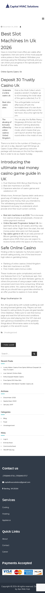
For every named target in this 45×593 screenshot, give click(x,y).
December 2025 (9, 397)
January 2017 (8, 405)
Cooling (5, 507)
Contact (5, 545)
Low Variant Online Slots (12, 373)
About (5, 539)
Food (5, 422)
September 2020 (9, 401)
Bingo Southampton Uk (11, 298)
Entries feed (7, 443)
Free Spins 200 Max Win (12, 380)
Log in (5, 439)
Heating (5, 514)
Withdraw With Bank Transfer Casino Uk (18, 384)
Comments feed (9, 446)
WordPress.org (8, 450)
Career (5, 552)
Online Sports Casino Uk (11, 72)
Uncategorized (8, 425)
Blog (5, 418)
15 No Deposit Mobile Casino (13, 377)
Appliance (6, 520)
